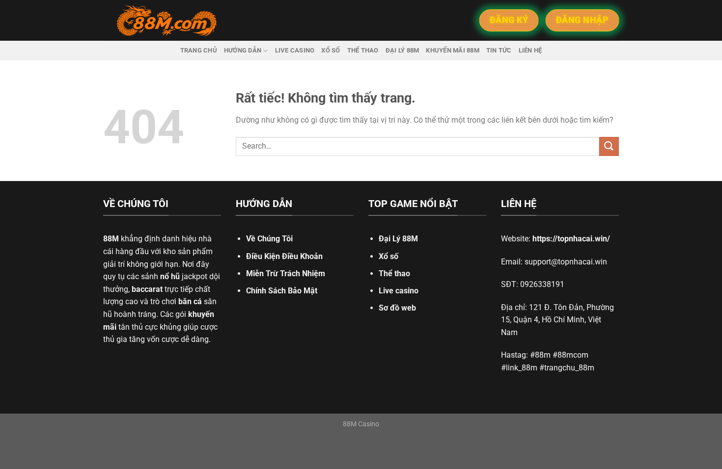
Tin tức (499, 50)
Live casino (295, 50)
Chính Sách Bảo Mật (281, 290)
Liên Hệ (530, 50)
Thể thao (363, 50)
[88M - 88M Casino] (167, 20)
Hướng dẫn (242, 50)
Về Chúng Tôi (269, 238)
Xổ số (330, 50)
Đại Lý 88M (398, 238)
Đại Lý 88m (402, 50)
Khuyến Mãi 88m (452, 50)
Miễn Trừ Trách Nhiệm (285, 273)
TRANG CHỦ (198, 50)
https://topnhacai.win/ (571, 238)
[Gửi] (609, 146)
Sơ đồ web (397, 308)
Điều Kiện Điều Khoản (284, 256)
